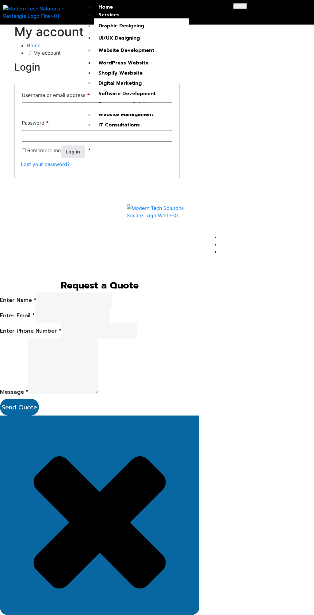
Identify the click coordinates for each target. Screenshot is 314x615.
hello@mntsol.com (264, 223)
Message (14, 392)
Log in (73, 152)
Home (105, 7)
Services (109, 14)
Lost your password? (45, 164)
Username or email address (56, 94)
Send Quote (19, 407)
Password (35, 122)
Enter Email (17, 315)
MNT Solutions (74, 226)
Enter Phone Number (30, 331)
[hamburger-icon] (240, 6)
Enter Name (18, 300)
